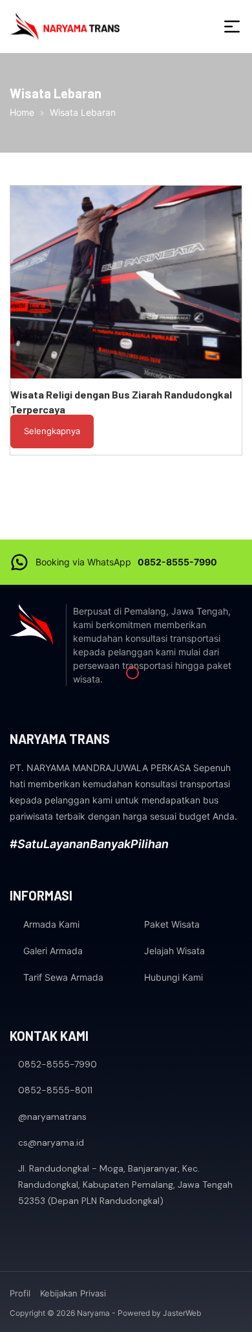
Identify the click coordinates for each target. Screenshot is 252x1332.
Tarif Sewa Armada (63, 977)
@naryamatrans (52, 1116)
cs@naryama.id (51, 1142)
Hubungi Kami (173, 977)
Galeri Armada (53, 950)
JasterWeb (182, 1313)
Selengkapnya (52, 431)
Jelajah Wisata (174, 950)
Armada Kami (51, 924)
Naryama (93, 1313)
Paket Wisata (172, 924)
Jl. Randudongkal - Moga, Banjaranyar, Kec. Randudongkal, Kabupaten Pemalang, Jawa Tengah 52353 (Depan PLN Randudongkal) (125, 1184)
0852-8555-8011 (55, 1090)
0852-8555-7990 (177, 561)
